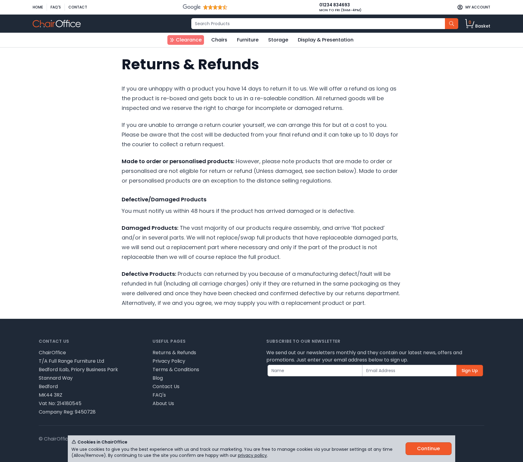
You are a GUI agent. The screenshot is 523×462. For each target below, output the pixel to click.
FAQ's (56, 7)
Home (38, 7)
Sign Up (470, 371)
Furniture (247, 39)
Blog (158, 378)
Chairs (219, 39)
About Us (163, 403)
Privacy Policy (169, 361)
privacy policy (252, 455)
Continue (428, 448)
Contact (77, 7)
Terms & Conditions (176, 369)
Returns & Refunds (174, 352)
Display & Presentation (326, 39)
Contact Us (166, 386)
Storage (278, 39)
